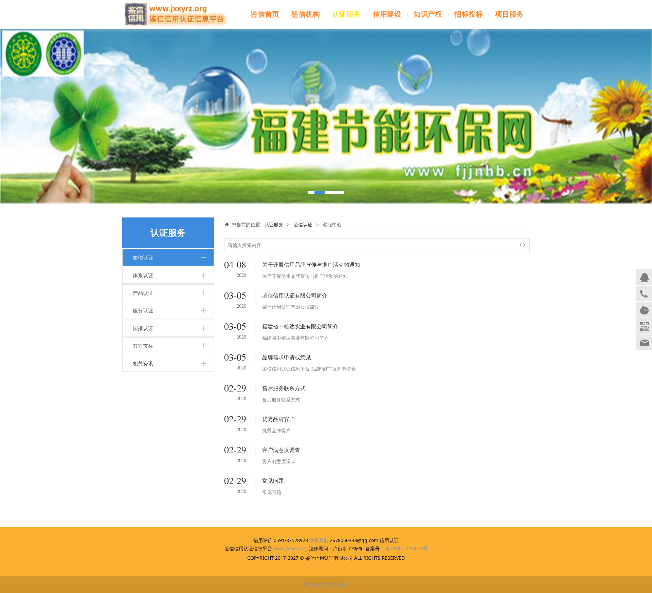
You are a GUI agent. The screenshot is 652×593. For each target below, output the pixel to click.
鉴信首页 (265, 14)
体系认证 (143, 275)
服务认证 (143, 310)
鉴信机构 (305, 14)
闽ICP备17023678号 (406, 548)
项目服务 (509, 14)
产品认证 (143, 292)
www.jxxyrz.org (290, 548)
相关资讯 (143, 363)
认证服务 (346, 14)
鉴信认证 (143, 257)
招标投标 (468, 14)
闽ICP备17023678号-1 (326, 584)
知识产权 (428, 14)
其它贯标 (143, 345)
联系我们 (318, 540)
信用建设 (387, 14)
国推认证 (143, 328)
